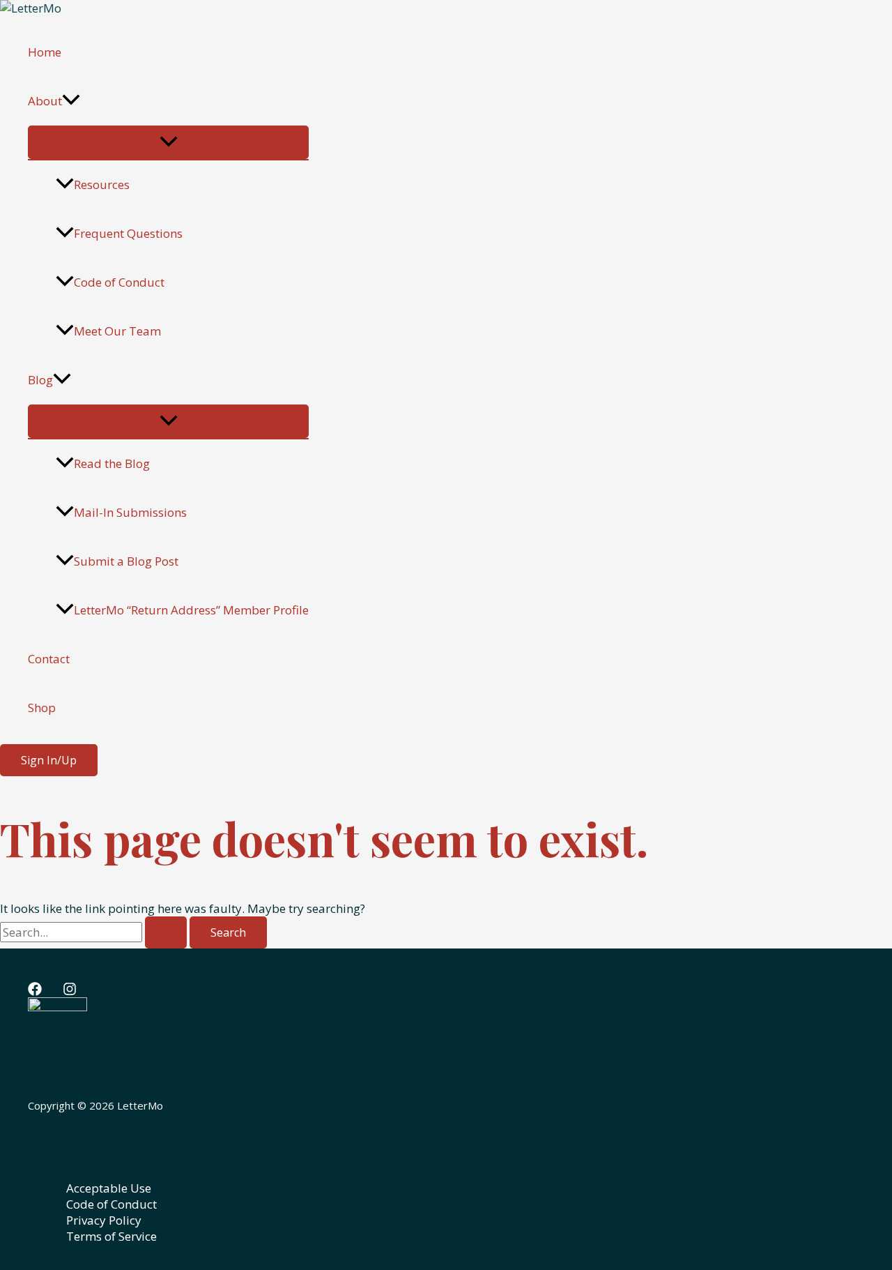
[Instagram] (70, 991)
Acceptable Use (108, 1188)
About (45, 101)
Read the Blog (112, 463)
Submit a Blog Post (126, 561)
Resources (102, 184)
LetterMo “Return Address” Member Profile (191, 610)
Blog (40, 380)
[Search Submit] (166, 932)
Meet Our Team (117, 331)
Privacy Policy (103, 1220)
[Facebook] (35, 991)
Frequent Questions (128, 233)
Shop (42, 708)
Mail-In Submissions (130, 512)
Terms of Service (111, 1236)
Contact (49, 659)
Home (44, 52)
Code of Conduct (119, 282)
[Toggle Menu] (168, 142)
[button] (71, 101)
